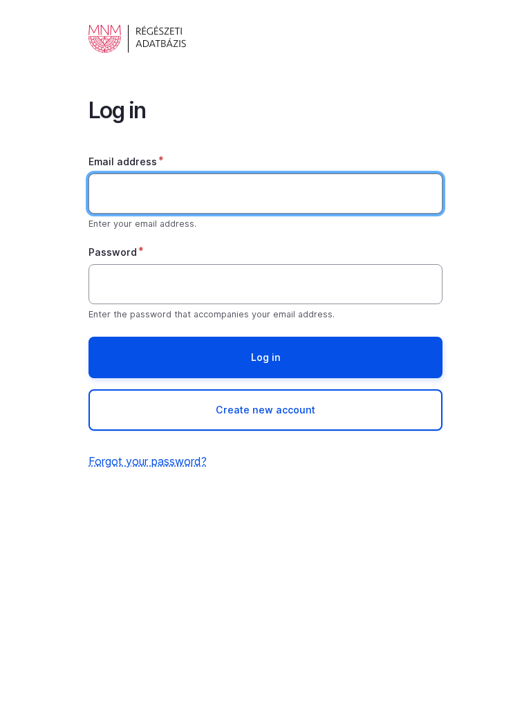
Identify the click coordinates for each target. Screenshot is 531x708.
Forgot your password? (147, 461)
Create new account (265, 410)
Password (112, 252)
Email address (122, 161)
